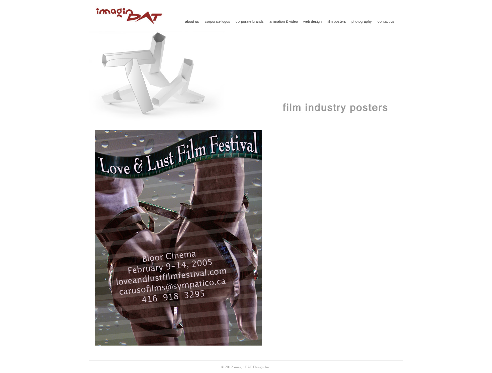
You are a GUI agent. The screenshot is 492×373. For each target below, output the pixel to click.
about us (192, 21)
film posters (336, 21)
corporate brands (250, 21)
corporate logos (217, 21)
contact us (386, 21)
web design (312, 21)
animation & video (283, 21)
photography (361, 21)
